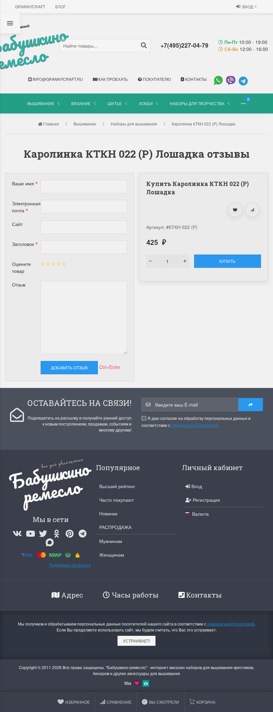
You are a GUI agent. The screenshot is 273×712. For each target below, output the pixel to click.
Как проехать (112, 79)
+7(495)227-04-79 (184, 45)
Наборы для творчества (197, 103)
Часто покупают (116, 499)
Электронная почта (26, 207)
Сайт (17, 224)
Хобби (146, 103)
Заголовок (23, 244)
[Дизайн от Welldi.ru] (145, 682)
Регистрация (205, 499)
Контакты (195, 79)
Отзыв (18, 284)
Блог (60, 6)
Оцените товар (21, 267)
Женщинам (111, 554)
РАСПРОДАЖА (115, 527)
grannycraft (30, 6)
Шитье (115, 103)
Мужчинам (110, 541)
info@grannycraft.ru (57, 79)
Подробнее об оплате (70, 565)
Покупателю (156, 79)
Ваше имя (23, 183)
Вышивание (40, 103)
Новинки (108, 513)
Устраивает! (136, 640)
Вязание (81, 103)
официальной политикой (194, 425)
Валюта (200, 513)
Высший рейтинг (117, 486)
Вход (247, 6)
